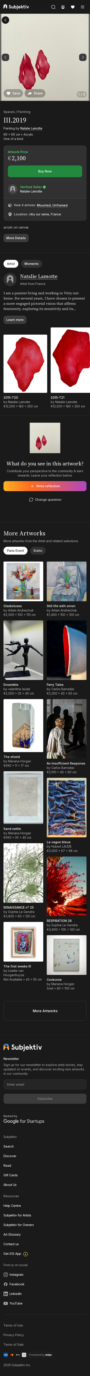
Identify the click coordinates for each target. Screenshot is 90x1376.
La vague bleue (59, 842)
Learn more (15, 320)
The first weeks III (17, 966)
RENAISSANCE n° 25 (18, 907)
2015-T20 (10, 397)
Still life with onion (61, 606)
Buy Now (45, 171)
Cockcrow (54, 979)
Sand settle (12, 829)
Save (16, 93)
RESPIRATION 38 (59, 921)
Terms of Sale (13, 1344)
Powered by (37, 1354)
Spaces (9, 112)
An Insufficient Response (66, 763)
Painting (24, 112)
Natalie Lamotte (31, 128)
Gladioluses (12, 606)
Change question (48, 499)
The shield (11, 757)
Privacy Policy (13, 1335)
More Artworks (45, 1011)
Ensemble (10, 684)
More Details (16, 238)
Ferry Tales (55, 684)
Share (38, 93)
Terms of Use (13, 1325)
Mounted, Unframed (52, 205)
